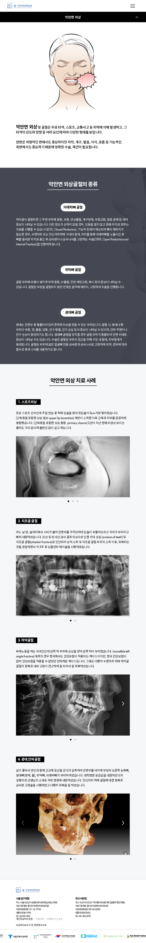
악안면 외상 (73, 17)
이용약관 (40, 919)
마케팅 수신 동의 (55, 919)
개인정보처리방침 (24, 919)
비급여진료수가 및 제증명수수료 (31, 925)
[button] (68, 501)
